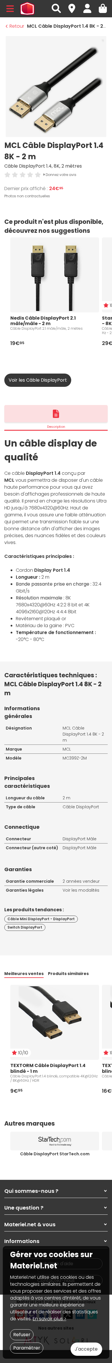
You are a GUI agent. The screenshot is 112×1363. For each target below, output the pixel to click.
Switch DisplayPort (24, 927)
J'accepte (86, 1349)
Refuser (21, 1334)
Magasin (74, 5)
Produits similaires (68, 973)
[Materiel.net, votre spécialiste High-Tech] (27, 9)
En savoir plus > (49, 1318)
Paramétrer (26, 1348)
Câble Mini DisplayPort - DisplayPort (41, 918)
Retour (16, 26)
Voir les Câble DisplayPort (38, 380)
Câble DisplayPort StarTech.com (55, 1154)
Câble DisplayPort (81, 807)
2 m (66, 798)
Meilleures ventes (24, 973)
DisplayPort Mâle (79, 839)
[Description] (56, 413)
